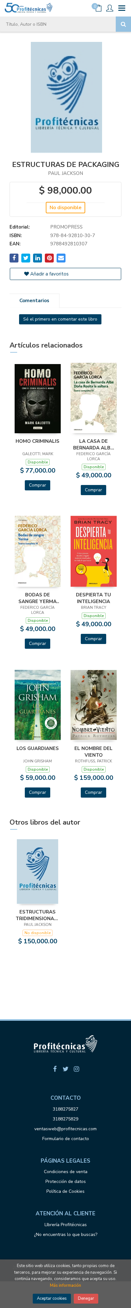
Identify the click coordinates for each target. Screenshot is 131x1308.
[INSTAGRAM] (76, 1069)
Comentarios (34, 300)
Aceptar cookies (52, 1298)
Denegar (86, 1298)
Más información (65, 1285)
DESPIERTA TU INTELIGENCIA (93, 598)
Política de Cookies (65, 1191)
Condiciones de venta (65, 1172)
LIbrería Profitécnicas (66, 1225)
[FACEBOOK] (54, 1069)
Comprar (37, 485)
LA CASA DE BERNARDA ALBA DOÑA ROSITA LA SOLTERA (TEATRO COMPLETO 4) (93, 444)
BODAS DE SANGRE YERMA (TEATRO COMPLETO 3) (37, 598)
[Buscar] (123, 24)
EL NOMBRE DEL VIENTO (93, 751)
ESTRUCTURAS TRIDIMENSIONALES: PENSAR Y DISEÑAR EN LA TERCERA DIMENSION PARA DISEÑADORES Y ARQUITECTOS (37, 915)
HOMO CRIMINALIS (37, 441)
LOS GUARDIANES (38, 748)
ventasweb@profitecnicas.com (65, 1129)
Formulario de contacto (65, 1139)
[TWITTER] (65, 1069)
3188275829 (65, 1119)
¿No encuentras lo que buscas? (65, 1235)
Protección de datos (65, 1182)
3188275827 (65, 1109)
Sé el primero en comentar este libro (60, 319)
